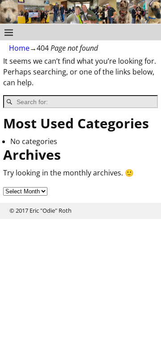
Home (19, 48)
